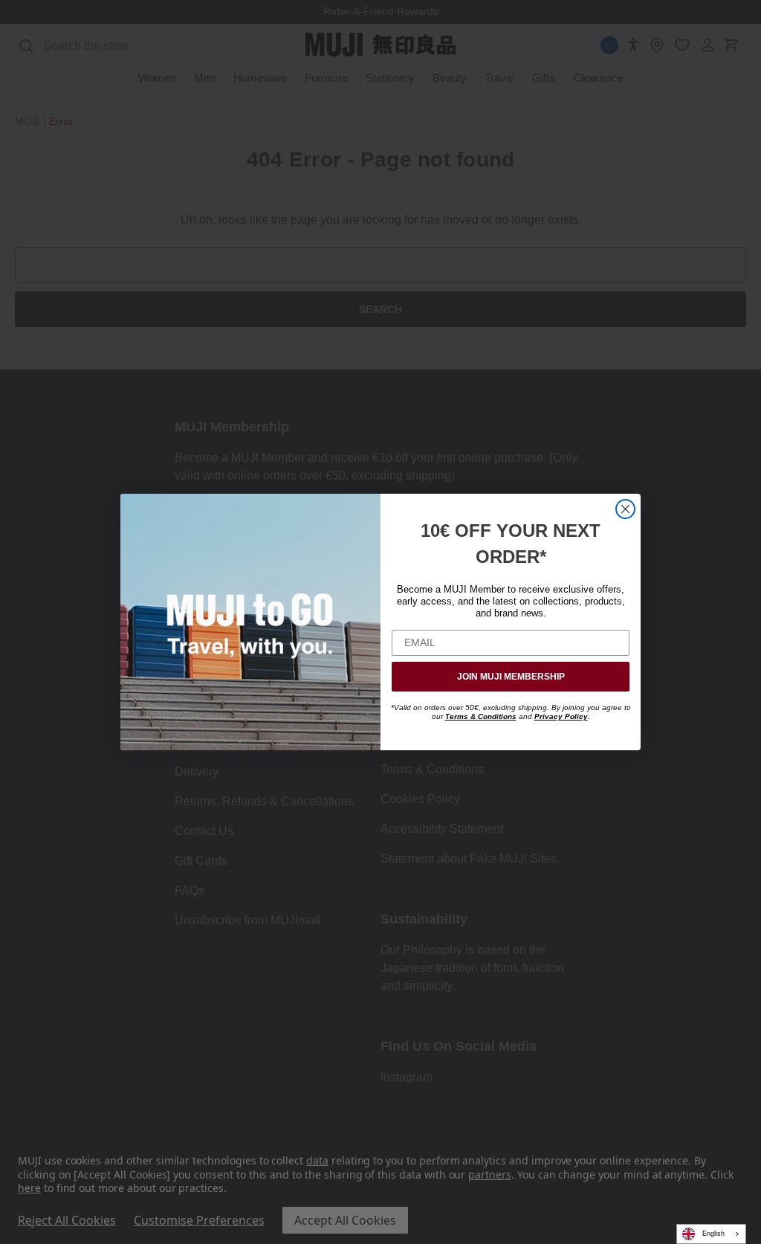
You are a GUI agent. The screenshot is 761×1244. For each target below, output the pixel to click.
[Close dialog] (625, 509)
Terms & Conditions (480, 716)
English (713, 1233)
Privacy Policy (561, 716)
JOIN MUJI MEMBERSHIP (511, 676)
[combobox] (711, 1234)
